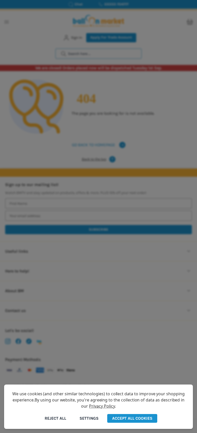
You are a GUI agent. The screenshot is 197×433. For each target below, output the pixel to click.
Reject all (55, 418)
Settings (89, 418)
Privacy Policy (102, 406)
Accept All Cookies (132, 418)
